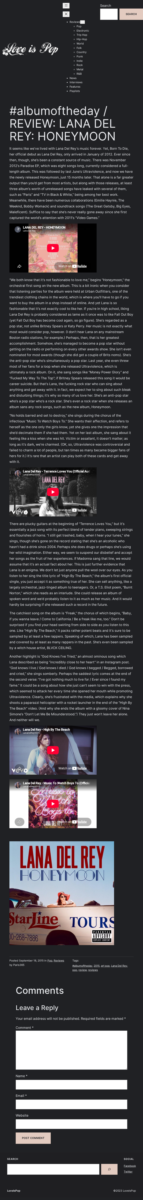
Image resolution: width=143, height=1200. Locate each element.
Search (105, 5)
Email (21, 1096)
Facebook (130, 1166)
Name (22, 1076)
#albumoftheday (82, 965)
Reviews (59, 960)
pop (74, 970)
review (82, 970)
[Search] (109, 1169)
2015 (97, 965)
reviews (93, 970)
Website (22, 1115)
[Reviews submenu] (82, 22)
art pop (105, 965)
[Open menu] (66, 6)
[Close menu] (66, 14)
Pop (49, 960)
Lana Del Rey (119, 965)
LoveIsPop (13, 1190)
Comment (25, 1028)
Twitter (128, 1171)
